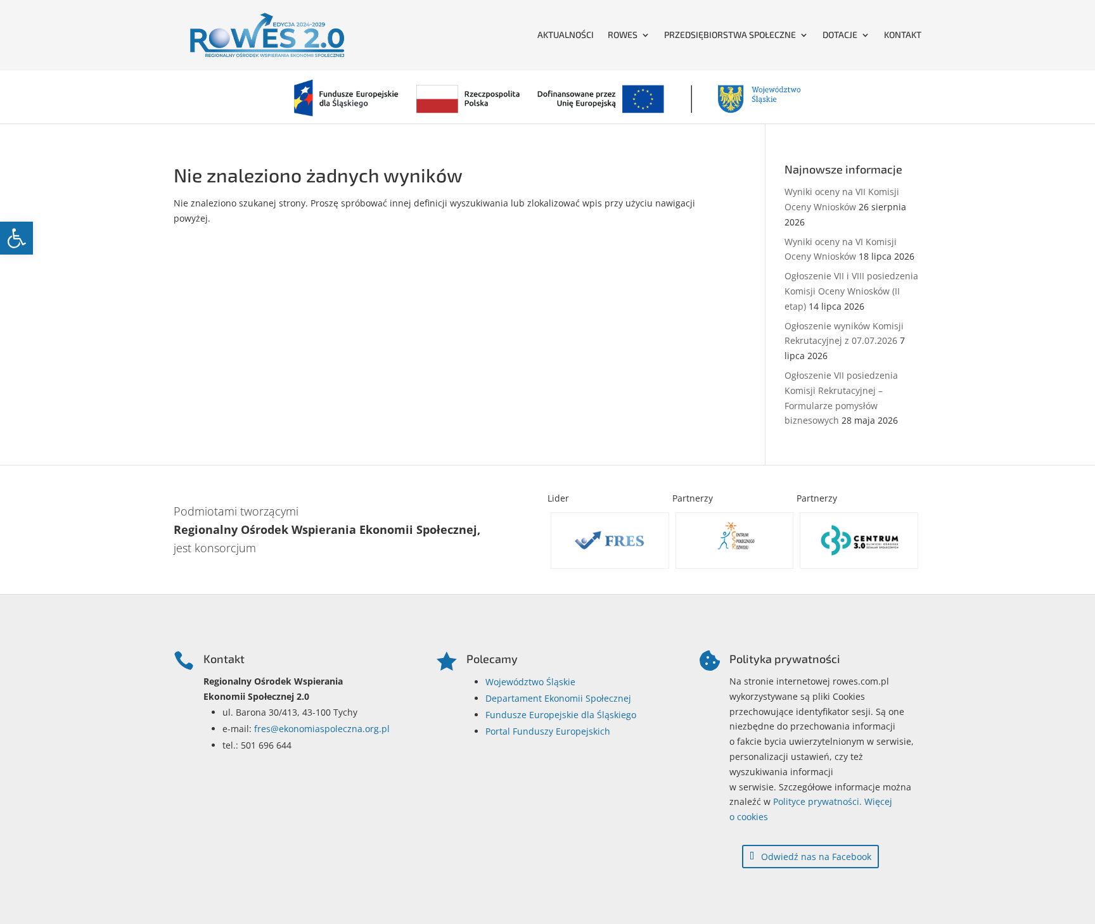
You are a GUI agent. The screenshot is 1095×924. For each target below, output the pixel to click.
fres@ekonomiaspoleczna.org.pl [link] (322, 729)
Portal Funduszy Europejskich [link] (547, 731)
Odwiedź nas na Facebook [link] (816, 857)
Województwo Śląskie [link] (530, 682)
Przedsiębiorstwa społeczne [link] (730, 35)
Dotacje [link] (840, 35)
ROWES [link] (622, 35)
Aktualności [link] (565, 35)
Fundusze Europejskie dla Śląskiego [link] (560, 715)
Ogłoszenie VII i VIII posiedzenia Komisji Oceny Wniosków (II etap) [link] (851, 291)
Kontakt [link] (902, 35)
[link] (16, 238)
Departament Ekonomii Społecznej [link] (558, 698)
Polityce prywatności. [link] (817, 801)
